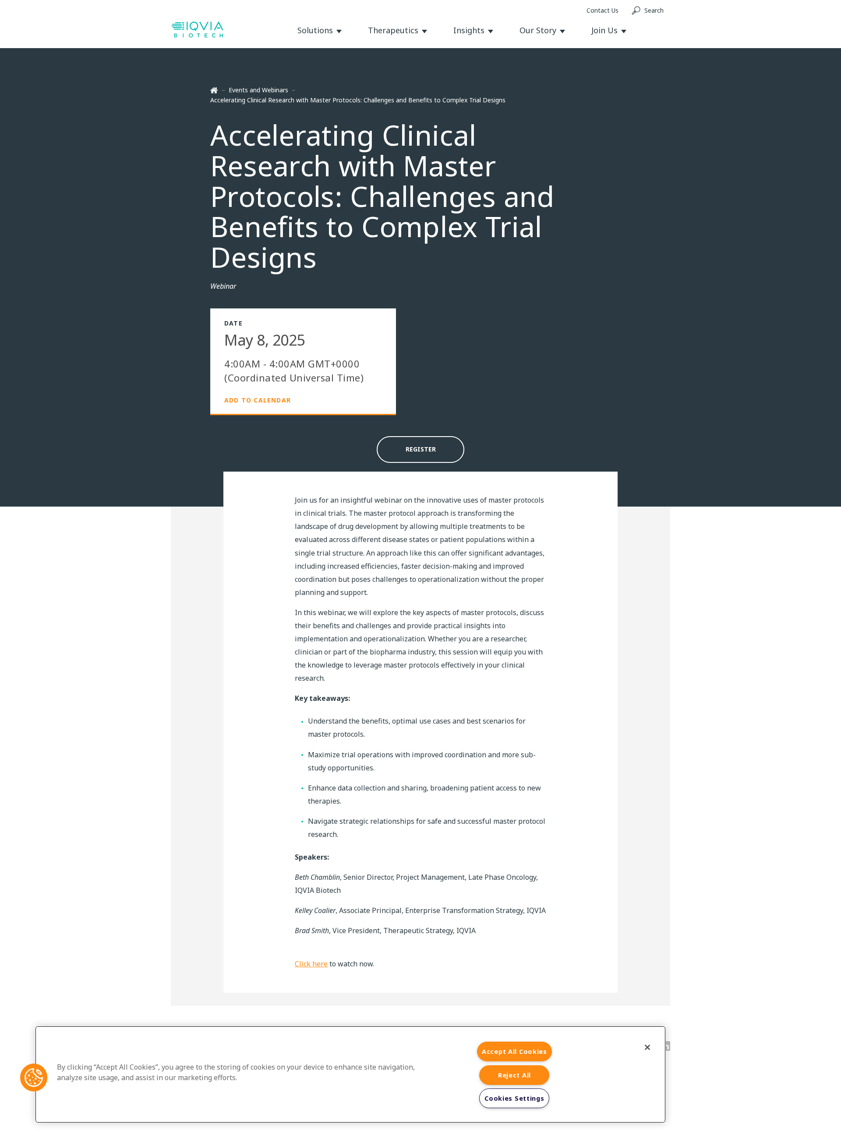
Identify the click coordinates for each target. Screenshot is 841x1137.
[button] (34, 1078)
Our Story (537, 30)
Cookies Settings (514, 1098)
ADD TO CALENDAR (257, 400)
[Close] (647, 1047)
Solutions (315, 30)
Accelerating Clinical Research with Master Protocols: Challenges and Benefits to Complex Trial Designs (357, 100)
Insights (468, 30)
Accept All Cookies (514, 1051)
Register (421, 449)
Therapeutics (393, 30)
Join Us (604, 30)
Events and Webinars (258, 90)
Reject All (514, 1075)
